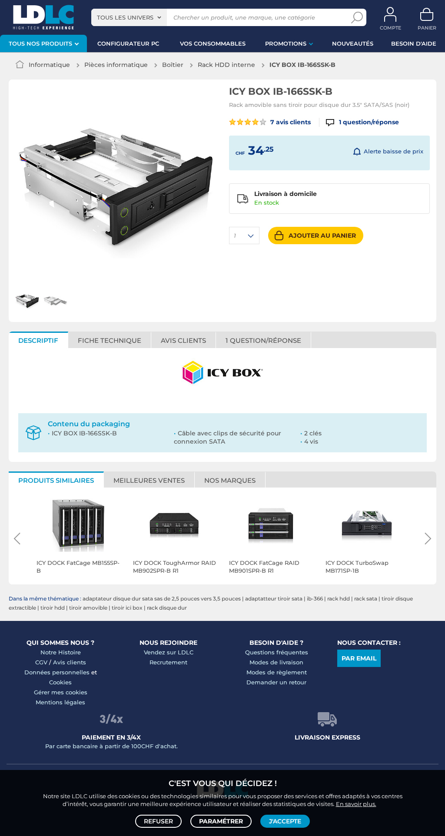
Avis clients (69, 662)
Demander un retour (276, 682)
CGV (41, 662)
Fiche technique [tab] (109, 340)
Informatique (49, 65)
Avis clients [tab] (183, 340)
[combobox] (129, 17)
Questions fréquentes (276, 652)
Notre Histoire (60, 652)
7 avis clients (290, 122)
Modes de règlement (276, 672)
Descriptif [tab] (38, 340)
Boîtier (172, 65)
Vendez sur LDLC (168, 652)
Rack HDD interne (226, 65)
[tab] (263, 340)
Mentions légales (60, 702)
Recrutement (168, 662)
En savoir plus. (356, 803)
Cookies (60, 682)
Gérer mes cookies (60, 692)
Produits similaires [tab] (56, 480)
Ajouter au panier (322, 235)
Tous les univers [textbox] (125, 17)
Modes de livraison (276, 662)
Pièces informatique (116, 65)
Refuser (158, 821)
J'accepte (285, 821)
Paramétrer (221, 821)
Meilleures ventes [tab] (149, 480)
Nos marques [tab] (230, 480)
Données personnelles (57, 672)
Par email (359, 658)
